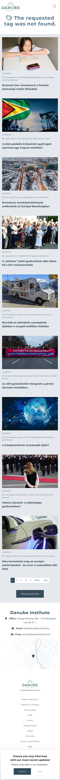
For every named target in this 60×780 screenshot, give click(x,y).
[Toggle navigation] (54, 6)
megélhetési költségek (27, 256)
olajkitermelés (38, 139)
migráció (31, 495)
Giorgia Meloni (21, 495)
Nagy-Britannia (11, 256)
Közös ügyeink (11, 77)
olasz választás (41, 495)
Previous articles (30, 594)
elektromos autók (40, 556)
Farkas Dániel (10, 139)
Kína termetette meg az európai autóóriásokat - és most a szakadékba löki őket (29, 565)
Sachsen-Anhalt (33, 376)
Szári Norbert (7, 440)
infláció (46, 315)
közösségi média (39, 77)
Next (37, 580)
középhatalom (48, 437)
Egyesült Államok (24, 315)
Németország (17, 376)
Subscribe (22, 771)
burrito (10, 317)
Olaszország (10, 495)
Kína (18, 556)
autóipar (51, 556)
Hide (40, 771)
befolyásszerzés (35, 437)
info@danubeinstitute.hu (36, 628)
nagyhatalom (23, 437)
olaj (30, 139)
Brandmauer (45, 376)
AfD (24, 376)
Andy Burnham (43, 256)
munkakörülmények (40, 197)
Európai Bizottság (25, 77)
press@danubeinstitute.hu (36, 634)
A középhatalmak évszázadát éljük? (25, 445)
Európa (8, 376)
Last (45, 580)
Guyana (47, 139)
